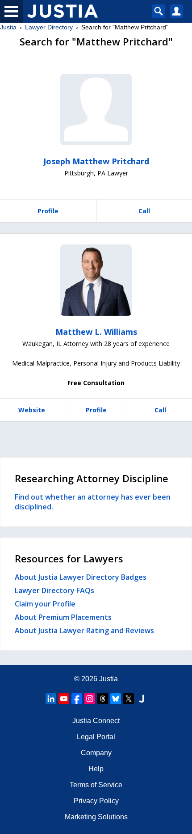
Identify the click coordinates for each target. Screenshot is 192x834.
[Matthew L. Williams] (96, 280)
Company (96, 753)
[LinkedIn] (51, 698)
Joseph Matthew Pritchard (96, 161)
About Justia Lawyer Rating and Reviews (84, 630)
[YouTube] (63, 698)
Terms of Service (96, 785)
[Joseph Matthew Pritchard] (96, 109)
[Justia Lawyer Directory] (141, 698)
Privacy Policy (96, 801)
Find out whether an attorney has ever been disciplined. (93, 502)
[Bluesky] (115, 698)
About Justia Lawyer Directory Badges (80, 577)
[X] (128, 698)
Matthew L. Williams (96, 331)
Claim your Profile (45, 604)
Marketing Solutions (96, 817)
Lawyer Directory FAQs (54, 590)
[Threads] (102, 698)
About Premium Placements (63, 617)
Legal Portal (96, 736)
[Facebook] (76, 698)
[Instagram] (89, 698)
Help (96, 769)
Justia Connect (96, 720)
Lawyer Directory (49, 27)
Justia (8, 27)
